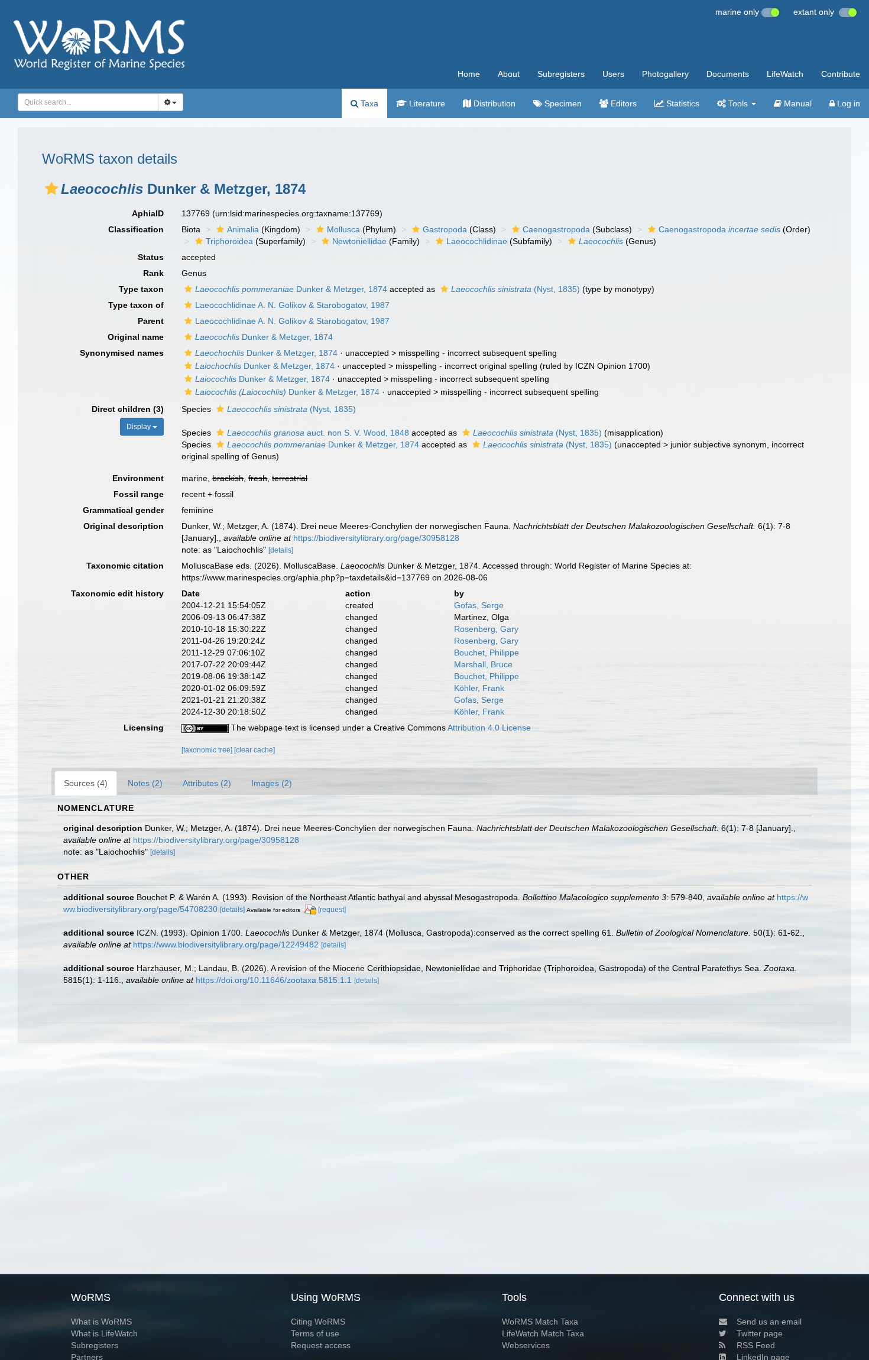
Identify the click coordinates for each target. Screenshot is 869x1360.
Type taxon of (136, 305)
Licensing (144, 727)
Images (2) (271, 783)
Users (613, 74)
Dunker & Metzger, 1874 (291, 289)
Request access (321, 1345)
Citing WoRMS (318, 1321)
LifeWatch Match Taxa (543, 1333)
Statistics (681, 103)
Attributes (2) (207, 783)
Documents (727, 74)
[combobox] (88, 102)
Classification (136, 229)
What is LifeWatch (104, 1333)
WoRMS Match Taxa (540, 1321)
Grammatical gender (123, 510)
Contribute (840, 74)
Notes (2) (145, 783)
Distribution (493, 103)
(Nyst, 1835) (515, 289)
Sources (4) (86, 783)
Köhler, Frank (479, 688)
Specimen (562, 103)
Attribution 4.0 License (489, 727)
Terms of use (315, 1333)
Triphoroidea (229, 241)
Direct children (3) (128, 409)
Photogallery (665, 74)
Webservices (526, 1345)
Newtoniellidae (359, 241)
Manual (797, 103)
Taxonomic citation (125, 565)
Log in (847, 103)
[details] (280, 550)
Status (151, 257)
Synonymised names (122, 353)
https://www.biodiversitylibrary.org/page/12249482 (226, 944)
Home (469, 74)
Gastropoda (445, 229)
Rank (153, 273)
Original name (136, 337)
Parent (151, 321)
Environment (138, 478)
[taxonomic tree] (207, 750)
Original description (123, 526)
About (509, 74)
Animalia (243, 229)
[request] (332, 909)
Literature (426, 103)
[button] (51, 188)
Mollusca (343, 229)
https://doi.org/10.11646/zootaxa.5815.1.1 (274, 980)
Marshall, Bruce (483, 664)
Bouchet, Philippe (486, 652)
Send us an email (769, 1321)
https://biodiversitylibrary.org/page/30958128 (376, 538)
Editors (622, 103)
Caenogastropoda (556, 229)
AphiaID (148, 213)
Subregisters (561, 74)
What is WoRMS (101, 1321)
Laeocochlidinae (476, 241)
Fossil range (139, 494)
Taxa (368, 103)
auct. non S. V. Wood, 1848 (318, 432)
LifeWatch (785, 74)
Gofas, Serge (479, 605)
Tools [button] (738, 103)
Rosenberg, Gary (486, 629)
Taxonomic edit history (117, 593)
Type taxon (141, 289)
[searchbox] (84, 102)
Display (140, 427)
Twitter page (760, 1333)
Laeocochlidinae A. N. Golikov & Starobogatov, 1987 (292, 305)
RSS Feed (756, 1345)
